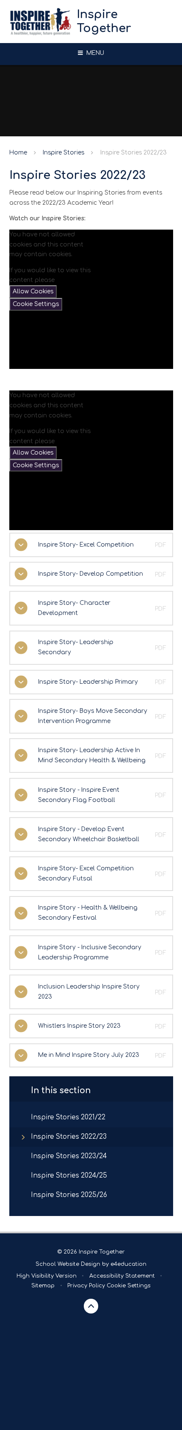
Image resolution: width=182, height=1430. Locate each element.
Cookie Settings (36, 304)
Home (18, 152)
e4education (128, 1264)
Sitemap (43, 1286)
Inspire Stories (63, 152)
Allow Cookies (33, 291)
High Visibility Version (47, 1276)
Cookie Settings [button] (129, 1286)
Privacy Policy (86, 1286)
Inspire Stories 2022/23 (133, 152)
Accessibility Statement (122, 1276)
